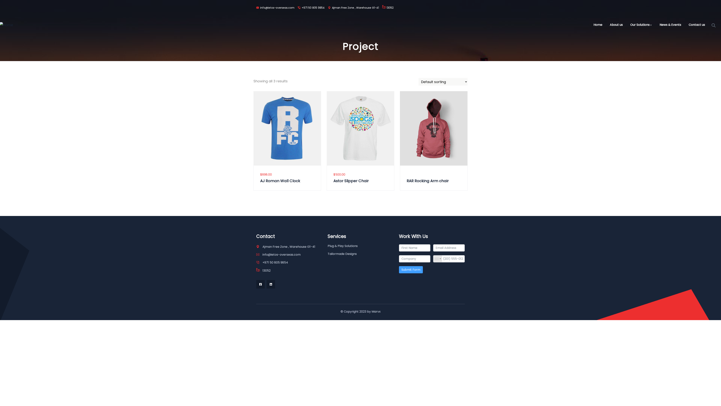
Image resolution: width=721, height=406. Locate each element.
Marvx (376, 311)
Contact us (697, 25)
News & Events (670, 25)
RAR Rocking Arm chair (428, 180)
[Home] (6, 25)
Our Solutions (640, 25)
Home (598, 25)
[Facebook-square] (260, 284)
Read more (402, 152)
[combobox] (437, 258)
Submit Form (410, 269)
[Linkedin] (271, 284)
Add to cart (256, 152)
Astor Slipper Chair (351, 180)
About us (616, 25)
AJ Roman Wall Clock (280, 180)
